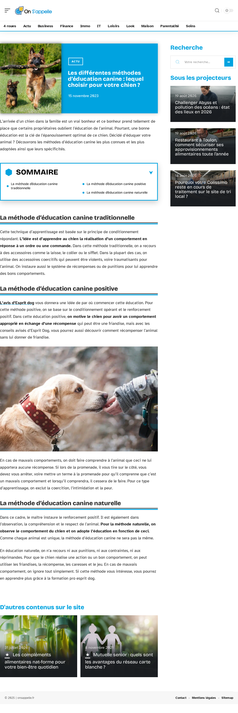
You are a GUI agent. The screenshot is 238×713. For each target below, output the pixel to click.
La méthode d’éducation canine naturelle (117, 193)
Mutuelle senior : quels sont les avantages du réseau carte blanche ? (119, 661)
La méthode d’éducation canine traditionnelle (34, 186)
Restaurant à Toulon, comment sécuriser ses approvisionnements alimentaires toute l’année (202, 147)
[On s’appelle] (33, 10)
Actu (76, 61)
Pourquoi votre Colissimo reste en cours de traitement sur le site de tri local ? (203, 189)
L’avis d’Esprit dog (17, 302)
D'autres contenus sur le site (42, 607)
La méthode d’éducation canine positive (116, 184)
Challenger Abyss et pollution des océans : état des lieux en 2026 (202, 107)
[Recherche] (217, 10)
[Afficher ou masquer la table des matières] (105, 173)
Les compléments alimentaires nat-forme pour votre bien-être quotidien (35, 661)
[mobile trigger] (9, 10)
